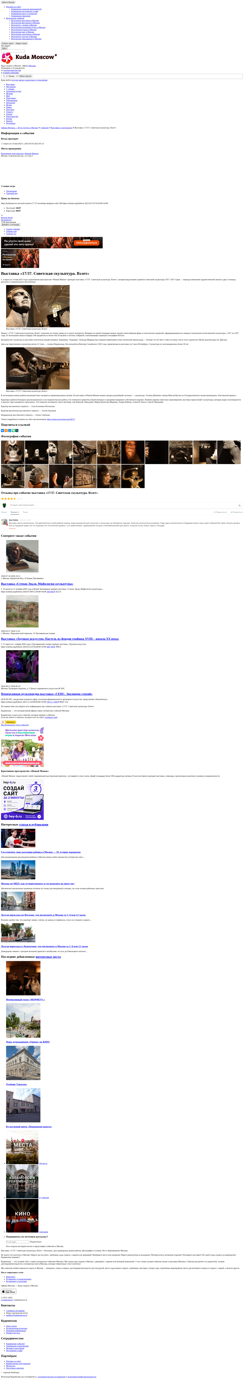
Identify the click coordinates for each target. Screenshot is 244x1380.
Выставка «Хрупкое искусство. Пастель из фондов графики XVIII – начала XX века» (60, 638)
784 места (43, 1163)
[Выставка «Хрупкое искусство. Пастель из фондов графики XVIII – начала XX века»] (122, 611)
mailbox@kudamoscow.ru (16, 1315)
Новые (4, 512)
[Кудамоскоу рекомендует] (22, 1198)
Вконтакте (10, 1277)
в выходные (30, 80)
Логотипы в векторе (15, 1368)
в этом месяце (41, 80)
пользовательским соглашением (51, 1377)
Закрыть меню (21, 43)
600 (51, 592)
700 (51, 647)
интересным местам (12, 70)
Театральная (11, 191)
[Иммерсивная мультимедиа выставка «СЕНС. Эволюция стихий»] (122, 666)
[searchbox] (122, 48)
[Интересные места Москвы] (22, 1163)
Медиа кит (10, 1366)
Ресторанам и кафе (14, 1351)
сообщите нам (51, 717)
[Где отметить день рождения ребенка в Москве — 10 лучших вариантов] (18, 847)
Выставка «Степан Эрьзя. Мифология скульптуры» (37, 583)
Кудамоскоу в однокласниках (18, 1279)
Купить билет (7, 217)
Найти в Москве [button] (8, 2)
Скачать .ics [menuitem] (11, 234)
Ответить (12, 528)
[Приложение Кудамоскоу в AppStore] (8, 1293)
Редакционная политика (16, 1328)
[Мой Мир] (9, 430)
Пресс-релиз (11, 1326)
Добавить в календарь (10, 225)
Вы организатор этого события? (15, 725)
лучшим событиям (11, 73)
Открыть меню (7, 43)
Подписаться (35, 1242)
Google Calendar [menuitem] (13, 229)
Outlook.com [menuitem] (11, 231)
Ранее (25, 512)
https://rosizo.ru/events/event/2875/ (61, 419)
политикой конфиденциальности (82, 1377)
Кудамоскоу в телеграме (16, 1281)
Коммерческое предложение (18, 1363)
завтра (21, 80)
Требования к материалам (17, 1346)
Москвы (32, 66)
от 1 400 (53, 702)
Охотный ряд (12, 193)
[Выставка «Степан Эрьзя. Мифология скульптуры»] (122, 556)
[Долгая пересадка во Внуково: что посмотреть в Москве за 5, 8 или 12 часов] (18, 910)
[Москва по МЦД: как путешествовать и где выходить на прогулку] (18, 879)
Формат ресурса (13, 1333)
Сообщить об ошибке (15, 1311)
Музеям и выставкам (15, 1348)
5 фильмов (43, 1232)
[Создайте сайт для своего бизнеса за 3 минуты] (22, 819)
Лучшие (15, 512)
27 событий (44, 1198)
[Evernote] (13, 430)
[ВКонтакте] (2, 430)
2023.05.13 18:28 (25, 520)
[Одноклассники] (6, 430)
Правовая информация (16, 1331)
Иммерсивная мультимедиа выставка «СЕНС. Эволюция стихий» (47, 694)
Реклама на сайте (13, 1361)
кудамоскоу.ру (7, 1300)
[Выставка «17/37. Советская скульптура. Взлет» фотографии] (13, 463)
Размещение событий (15, 1344)
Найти (4, 48)
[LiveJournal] (16, 430)
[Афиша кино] (22, 1232)
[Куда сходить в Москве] (29, 63)
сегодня (14, 80)
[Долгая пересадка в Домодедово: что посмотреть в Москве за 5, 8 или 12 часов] (18, 941)
